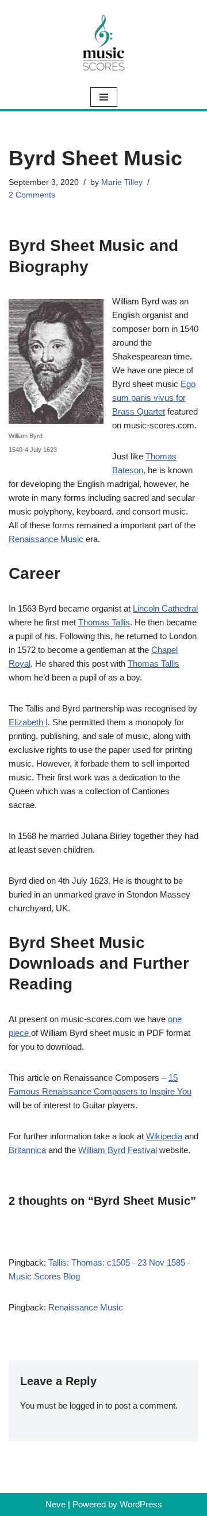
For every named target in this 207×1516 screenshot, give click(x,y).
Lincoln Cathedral (165, 608)
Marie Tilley (122, 182)
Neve (55, 1504)
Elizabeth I (28, 722)
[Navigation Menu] (103, 97)
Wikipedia (164, 1136)
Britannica (27, 1150)
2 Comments (32, 195)
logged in (86, 1405)
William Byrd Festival (117, 1150)
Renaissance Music (46, 539)
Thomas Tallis (104, 622)
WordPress (141, 1504)
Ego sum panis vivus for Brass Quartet (153, 397)
